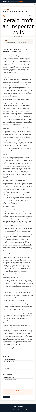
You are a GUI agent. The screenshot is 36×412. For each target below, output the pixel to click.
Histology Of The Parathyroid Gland (10, 381)
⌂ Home (21, 1)
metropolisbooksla (5, 1)
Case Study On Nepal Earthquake (9, 359)
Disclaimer (19, 409)
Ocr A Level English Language (9, 377)
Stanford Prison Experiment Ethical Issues (11, 361)
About (13, 409)
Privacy (24, 409)
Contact (16, 409)
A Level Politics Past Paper (8, 368)
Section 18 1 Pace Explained (8, 366)
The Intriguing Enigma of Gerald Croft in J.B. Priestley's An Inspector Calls (17, 42)
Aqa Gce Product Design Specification (10, 379)
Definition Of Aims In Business (9, 363)
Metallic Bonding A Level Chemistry (10, 386)
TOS (26, 409)
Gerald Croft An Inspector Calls (19, 390)
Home (10, 409)
